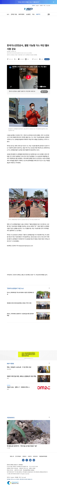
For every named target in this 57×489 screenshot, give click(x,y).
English (37, 5)
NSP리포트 (21, 14)
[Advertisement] (28, 30)
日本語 (41, 5)
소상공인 (28, 14)
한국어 (33, 5)
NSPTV (38, 14)
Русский (48, 5)
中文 (44, 5)
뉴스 (8, 14)
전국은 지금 (14, 14)
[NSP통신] (28, 9)
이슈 (33, 14)
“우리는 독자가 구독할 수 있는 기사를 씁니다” (28, 2)
